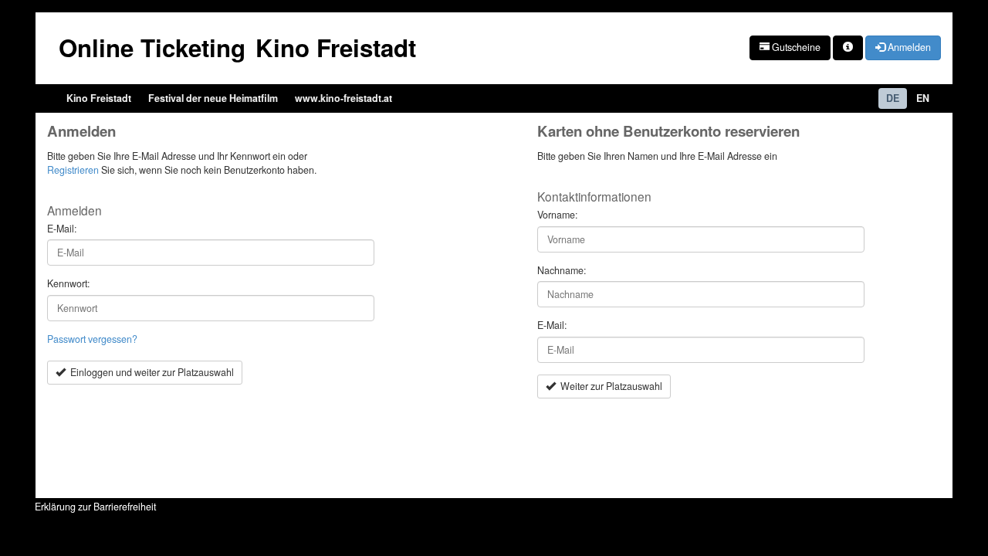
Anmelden (908, 47)
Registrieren (73, 170)
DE (892, 98)
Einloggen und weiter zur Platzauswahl (150, 372)
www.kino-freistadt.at (343, 98)
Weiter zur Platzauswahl (609, 386)
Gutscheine (795, 47)
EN (922, 98)
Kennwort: (68, 283)
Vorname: (557, 215)
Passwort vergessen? (92, 339)
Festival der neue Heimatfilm (213, 98)
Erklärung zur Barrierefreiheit (95, 507)
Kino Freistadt (98, 98)
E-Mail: (61, 229)
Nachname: (561, 270)
